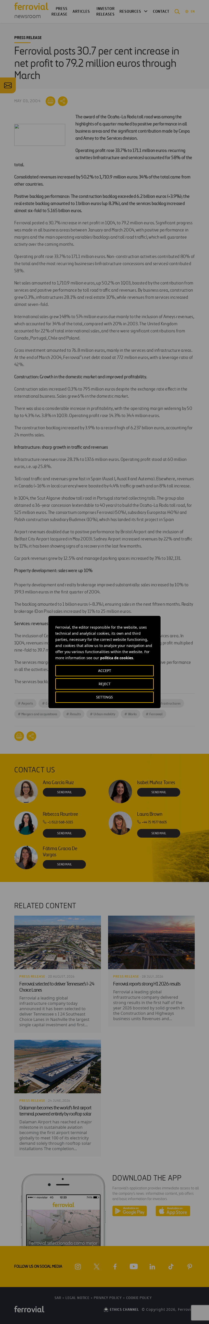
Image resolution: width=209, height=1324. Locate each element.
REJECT (105, 683)
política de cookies (116, 657)
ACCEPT (104, 670)
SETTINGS (104, 697)
